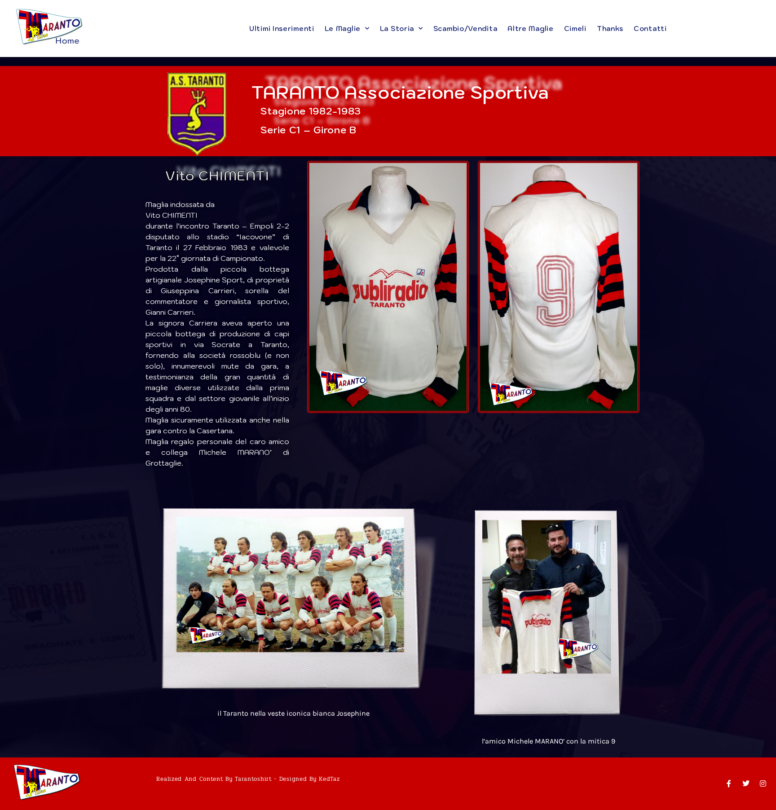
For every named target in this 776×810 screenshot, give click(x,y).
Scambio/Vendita (465, 28)
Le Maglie (342, 28)
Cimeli (575, 28)
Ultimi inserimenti (281, 28)
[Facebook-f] (728, 783)
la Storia (396, 28)
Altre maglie (530, 28)
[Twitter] (746, 783)
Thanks (609, 28)
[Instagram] (763, 783)
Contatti (650, 28)
